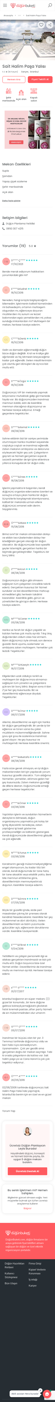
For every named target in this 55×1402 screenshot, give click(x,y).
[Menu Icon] (5, 6)
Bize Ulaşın (11, 1283)
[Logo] (23, 5)
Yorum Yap (8, 1111)
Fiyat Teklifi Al (40, 79)
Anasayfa (8, 15)
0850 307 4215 (14, 228)
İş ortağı (33, 1279)
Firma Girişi (35, 1263)
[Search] (50, 6)
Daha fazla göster (11, 200)
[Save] (41, 25)
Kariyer (33, 1285)
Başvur (28, 1208)
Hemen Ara (13, 79)
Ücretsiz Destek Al (27, 1171)
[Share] (49, 25)
